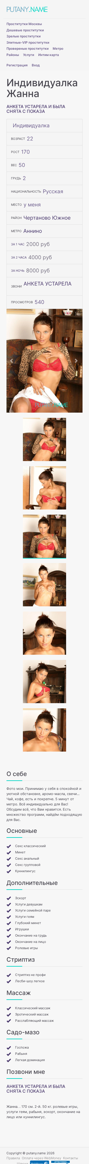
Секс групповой (27, 865)
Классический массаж (32, 1008)
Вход (36, 65)
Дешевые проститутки (25, 30)
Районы (12, 55)
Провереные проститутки (27, 48)
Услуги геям (24, 917)
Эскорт (20, 898)
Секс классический (30, 846)
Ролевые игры (26, 948)
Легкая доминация (30, 1060)
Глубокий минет (28, 923)
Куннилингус (25, 871)
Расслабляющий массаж (34, 1021)
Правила (13, 1158)
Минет (20, 852)
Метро (58, 48)
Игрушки (22, 929)
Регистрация (17, 65)
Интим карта (48, 55)
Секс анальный (27, 858)
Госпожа (22, 1047)
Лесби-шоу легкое (30, 981)
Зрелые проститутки (23, 36)
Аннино (32, 231)
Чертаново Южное (47, 218)
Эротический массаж (32, 1014)
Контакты (70, 1158)
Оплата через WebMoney (41, 1158)
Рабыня (21, 1054)
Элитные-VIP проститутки (27, 42)
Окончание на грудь (31, 935)
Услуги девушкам (28, 904)
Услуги (28, 55)
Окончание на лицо (30, 942)
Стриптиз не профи (30, 975)
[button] (12, 361)
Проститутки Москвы (24, 24)
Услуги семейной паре (33, 910)
